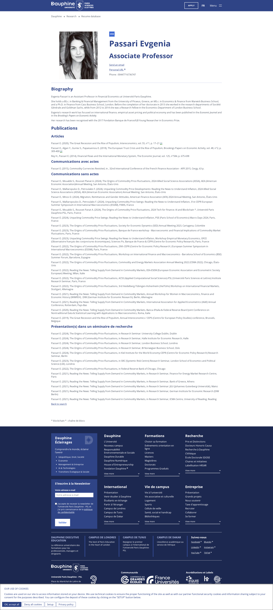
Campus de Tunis (113, 512)
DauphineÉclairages (63, 440)
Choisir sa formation (156, 441)
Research (71, 16)
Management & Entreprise (71, 464)
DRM (112, 34)
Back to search (59, 403)
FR (203, 5)
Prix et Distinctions (195, 441)
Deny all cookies (33, 604)
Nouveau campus (113, 445)
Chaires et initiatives (196, 461)
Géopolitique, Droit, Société (71, 457)
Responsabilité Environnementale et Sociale (119, 451)
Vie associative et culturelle (159, 496)
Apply (191, 5)
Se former (190, 516)
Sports (148, 504)
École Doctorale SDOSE (197, 457)
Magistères (151, 460)
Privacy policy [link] (66, 604)
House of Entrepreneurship (119, 464)
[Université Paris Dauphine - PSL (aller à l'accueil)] (72, 5)
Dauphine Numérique (115, 460)
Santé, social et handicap (158, 512)
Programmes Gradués (157, 468)
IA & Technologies (66, 468)
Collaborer (191, 512)
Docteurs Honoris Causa (198, 445)
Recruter (190, 508)
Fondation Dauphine (115, 468)
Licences (149, 452)
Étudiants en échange (115, 500)
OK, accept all (11, 604)
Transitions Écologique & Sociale (73, 471)
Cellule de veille (153, 508)
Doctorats (150, 464)
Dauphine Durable (114, 456)
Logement (150, 500)
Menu (213, 5)
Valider (63, 522)
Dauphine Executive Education (65, 539)
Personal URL (116, 69)
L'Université (110, 441)
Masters (149, 456)
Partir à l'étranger (113, 504)
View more (109, 473)
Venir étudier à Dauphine (117, 496)
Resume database (91, 16)
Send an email (116, 64)
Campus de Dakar (113, 516)
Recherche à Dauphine (197, 449)
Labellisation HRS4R (195, 465)
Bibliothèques (152, 516)
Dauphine (56, 16)
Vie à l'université (153, 492)
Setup (50, 604)
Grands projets (193, 496)
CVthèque (190, 453)
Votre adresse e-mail (65, 490)
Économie (63, 460)
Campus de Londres (115, 508)
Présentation (111, 492)
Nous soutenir (193, 500)
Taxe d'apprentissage (196, 504)
